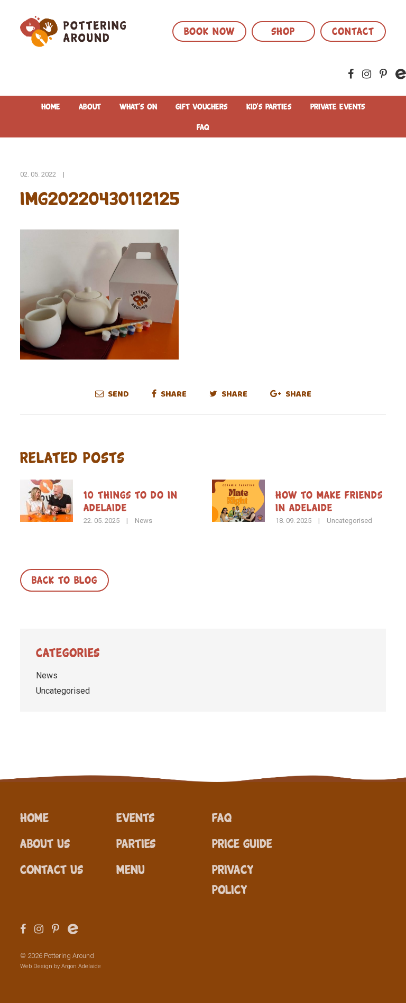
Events (135, 817)
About (90, 106)
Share (173, 394)
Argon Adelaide (81, 966)
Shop (283, 30)
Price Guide (242, 842)
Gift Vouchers (202, 106)
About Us (45, 842)
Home (50, 106)
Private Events (337, 106)
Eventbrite (400, 74)
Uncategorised (349, 520)
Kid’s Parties (269, 106)
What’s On (138, 106)
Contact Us (51, 868)
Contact (353, 30)
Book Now (209, 30)
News (143, 520)
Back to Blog (64, 579)
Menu (130, 868)
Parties (135, 842)
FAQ (203, 126)
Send (117, 394)
